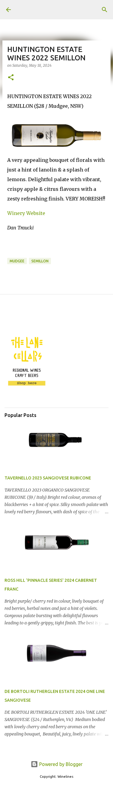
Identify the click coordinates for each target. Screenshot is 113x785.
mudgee (17, 261)
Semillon (40, 261)
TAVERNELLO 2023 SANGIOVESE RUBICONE (48, 478)
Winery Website (26, 213)
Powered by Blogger (60, 764)
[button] (10, 78)
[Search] (104, 9)
